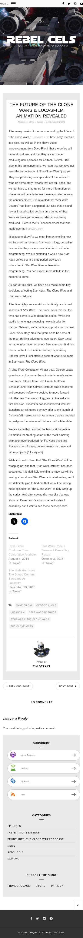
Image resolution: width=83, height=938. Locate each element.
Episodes (14, 826)
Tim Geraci (41, 666)
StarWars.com (40, 137)
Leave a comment (55, 122)
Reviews (13, 859)
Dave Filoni (24, 605)
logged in (25, 728)
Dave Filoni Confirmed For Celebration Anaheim (23, 550)
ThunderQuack (18, 886)
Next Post (66, 686)
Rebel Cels (15, 852)
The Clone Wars (22, 626)
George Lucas (46, 605)
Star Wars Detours (42, 612)
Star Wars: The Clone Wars (30, 619)
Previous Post (19, 686)
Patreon (57, 886)
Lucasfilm (18, 612)
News (40, 122)
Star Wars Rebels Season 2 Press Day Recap (55, 550)
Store (40, 886)
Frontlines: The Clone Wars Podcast (35, 839)
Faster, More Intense (23, 832)
